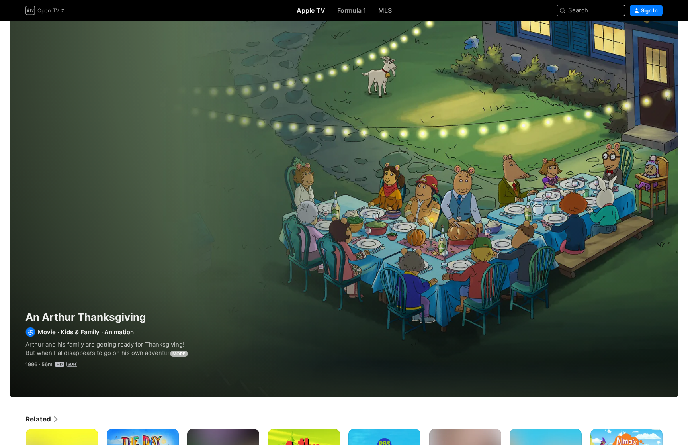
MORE (179, 354)
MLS (385, 10)
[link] (42, 419)
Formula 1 (351, 10)
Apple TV (311, 10)
